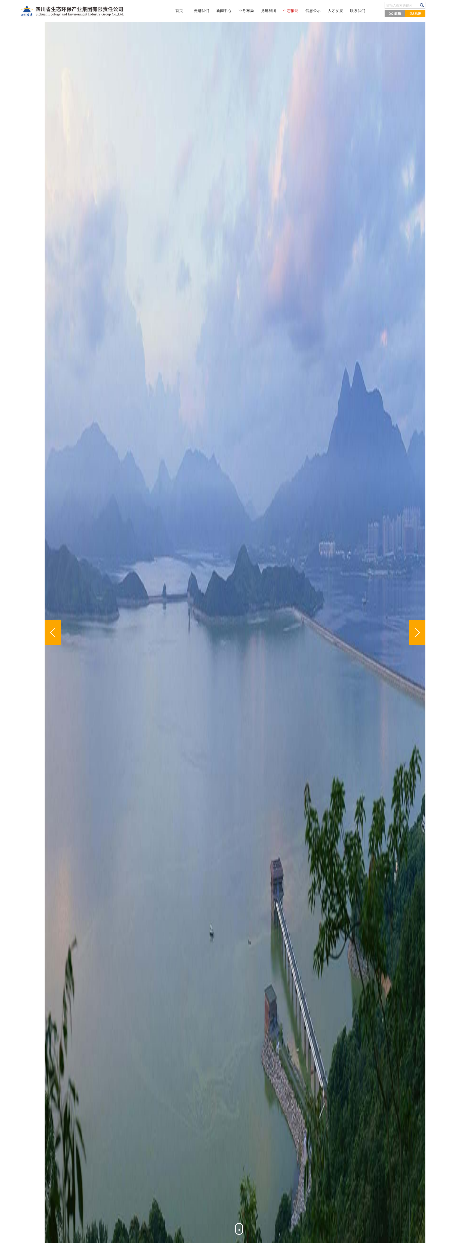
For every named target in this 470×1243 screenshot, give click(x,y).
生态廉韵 (290, 11)
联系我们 (357, 11)
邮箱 (397, 13)
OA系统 (415, 13)
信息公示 (313, 11)
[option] (237, 632)
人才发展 (335, 11)
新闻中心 (223, 11)
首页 (179, 11)
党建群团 (268, 11)
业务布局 (246, 11)
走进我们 (201, 11)
